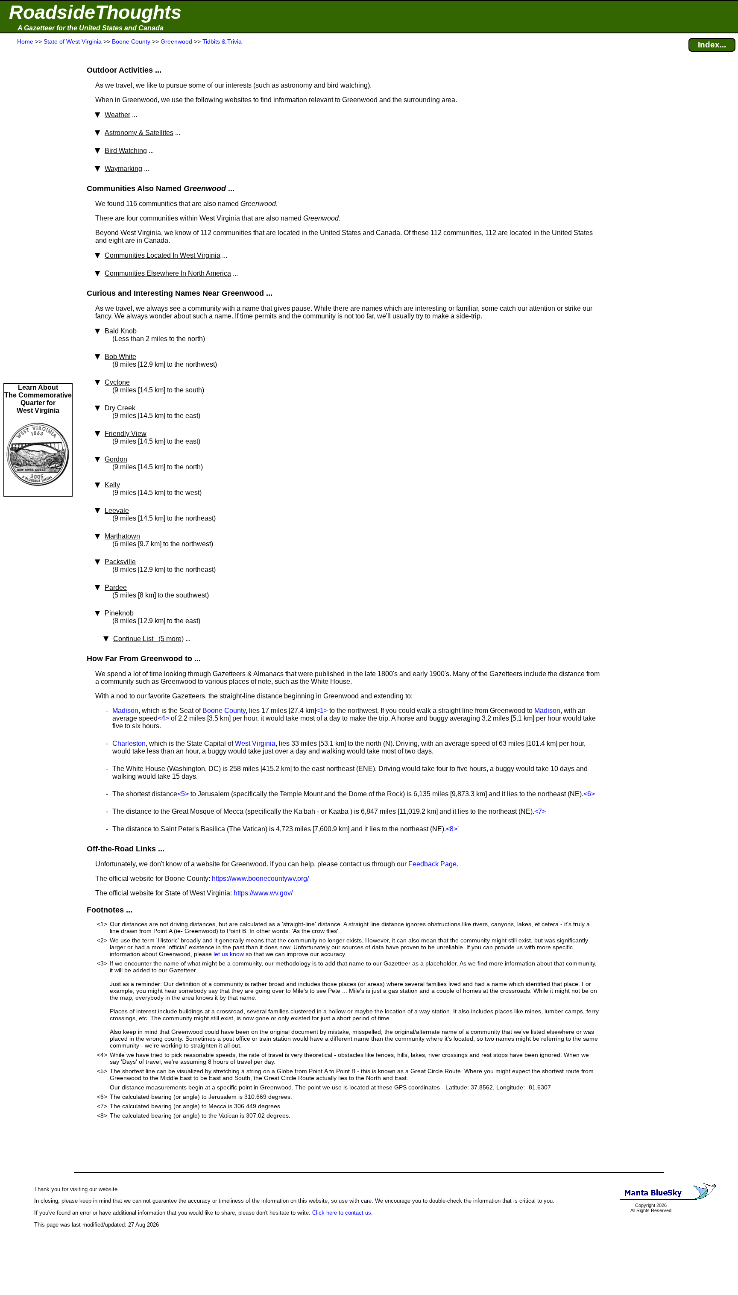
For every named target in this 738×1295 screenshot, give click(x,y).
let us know (229, 954)
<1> (322, 710)
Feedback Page (432, 864)
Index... (712, 44)
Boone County (224, 710)
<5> (183, 794)
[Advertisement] (38, 214)
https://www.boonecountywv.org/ (260, 878)
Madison (125, 710)
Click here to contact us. (342, 1213)
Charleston (129, 743)
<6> (589, 794)
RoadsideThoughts (95, 12)
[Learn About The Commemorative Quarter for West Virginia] (38, 491)
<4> (163, 718)
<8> (451, 829)
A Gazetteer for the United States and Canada (91, 28)
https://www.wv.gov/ (263, 893)
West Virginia (255, 743)
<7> (540, 811)
